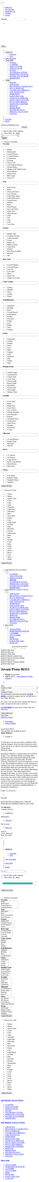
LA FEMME (14, 633)
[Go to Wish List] (4, 2)
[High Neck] (6, 983)
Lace (9, 323)
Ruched (10, 253)
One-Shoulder (12, 414)
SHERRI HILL (15, 588)
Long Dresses (12, 200)
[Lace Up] (6, 934)
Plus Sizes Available (14, 251)
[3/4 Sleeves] (7, 1000)
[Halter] (6, 981)
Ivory (9, 544)
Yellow (9, 494)
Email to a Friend (7, 717)
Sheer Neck (11, 423)
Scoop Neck (11, 421)
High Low (11, 242)
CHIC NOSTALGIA (17, 602)
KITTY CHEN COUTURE (19, 609)
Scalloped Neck (12, 419)
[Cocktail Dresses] (9, 907)
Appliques (10, 306)
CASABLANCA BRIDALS (20, 600)
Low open (10, 271)
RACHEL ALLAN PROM (19, 586)
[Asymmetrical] (5, 971)
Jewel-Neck (11, 408)
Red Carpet (11, 176)
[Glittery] (3, 940)
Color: (3, 690)
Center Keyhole (12, 238)
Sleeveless (10, 466)
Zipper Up (11, 276)
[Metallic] (3, 942)
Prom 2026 (9, 863)
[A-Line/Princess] (6, 989)
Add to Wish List (7, 713)
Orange (10, 540)
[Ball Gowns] (7, 911)
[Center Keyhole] (7, 925)
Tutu (9, 222)
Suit (8, 218)
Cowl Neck (11, 401)
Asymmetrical (12, 375)
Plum (9, 535)
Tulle (9, 363)
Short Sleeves (12, 464)
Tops (9, 220)
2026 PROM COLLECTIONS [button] (16, 570)
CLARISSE (14, 574)
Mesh (9, 350)
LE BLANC (14, 643)
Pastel (9, 296)
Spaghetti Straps (12, 480)
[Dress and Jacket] (7, 915)
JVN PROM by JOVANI (18, 582)
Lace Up (10, 269)
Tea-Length (11, 390)
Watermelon (11, 533)
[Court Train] (5, 975)
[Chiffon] (5, 962)
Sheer (9, 274)
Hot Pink (10, 529)
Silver (9, 557)
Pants (9, 205)
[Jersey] (5, 965)
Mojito (9, 496)
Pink (9, 527)
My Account (9, 9)
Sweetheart (11, 427)
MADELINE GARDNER (19, 613)
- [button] (6, 572)
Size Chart (4, 715)
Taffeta (9, 361)
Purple (9, 518)
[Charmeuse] (5, 960)
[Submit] (25, 19)
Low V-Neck (11, 410)
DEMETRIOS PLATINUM (19, 631)
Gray (9, 555)
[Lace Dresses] (7, 917)
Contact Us (9, 813)
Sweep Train (11, 388)
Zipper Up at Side (13, 278)
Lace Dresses (11, 194)
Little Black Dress (13, 196)
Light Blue (11, 509)
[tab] (21, 579)
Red (8, 537)
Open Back (11, 247)
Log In (7, 15)
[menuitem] (21, 7)
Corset (9, 240)
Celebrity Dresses (13, 236)
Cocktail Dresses (13, 156)
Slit (8, 255)
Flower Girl (11, 163)
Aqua (9, 505)
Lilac (9, 520)
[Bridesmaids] (9, 904)
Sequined (10, 356)
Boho (9, 189)
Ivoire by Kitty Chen (17, 605)
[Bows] (6, 954)
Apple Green (11, 498)
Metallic (10, 290)
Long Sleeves (12, 460)
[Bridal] (9, 902)
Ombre (9, 294)
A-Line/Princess (12, 439)
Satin (9, 354)
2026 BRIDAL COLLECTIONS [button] (16, 590)
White (9, 559)
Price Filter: (8, 133)
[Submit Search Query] (25, 871)
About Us (8, 820)
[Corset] (7, 927)
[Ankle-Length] (5, 969)
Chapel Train (11, 377)
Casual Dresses (12, 154)
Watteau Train (12, 392)
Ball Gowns (11, 187)
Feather (9, 317)
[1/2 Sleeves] (7, 998)
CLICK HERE (6, 707)
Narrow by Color (10, 490)
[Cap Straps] (6, 1008)
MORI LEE (14, 615)
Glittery (10, 287)
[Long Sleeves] (7, 1002)
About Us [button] (8, 849)
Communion (11, 158)
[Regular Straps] (6, 1010)
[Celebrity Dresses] (7, 923)
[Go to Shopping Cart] (2, 2)
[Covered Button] (6, 931)
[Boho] (7, 913)
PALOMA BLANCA (17, 619)
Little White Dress (13, 198)
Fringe (9, 321)
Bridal (9, 150)
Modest (9, 202)
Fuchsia (10, 531)
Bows (9, 310)
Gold (9, 548)
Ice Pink (10, 524)
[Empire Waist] (6, 991)
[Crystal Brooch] (6, 956)
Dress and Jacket (13, 192)
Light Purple (11, 522)
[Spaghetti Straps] (6, 1012)
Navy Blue (11, 516)
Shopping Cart (10, 11)
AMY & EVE (14, 594)
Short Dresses (12, 213)
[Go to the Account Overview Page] (2, 4)
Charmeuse (11, 339)
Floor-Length (11, 381)
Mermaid (10, 443)
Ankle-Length (12, 372)
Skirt (9, 215)
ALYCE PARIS (15, 629)
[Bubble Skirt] (7, 921)
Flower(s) (10, 319)
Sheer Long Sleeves (14, 462)
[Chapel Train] (5, 973)
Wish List (8, 7)
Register (8, 13)
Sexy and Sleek (12, 209)
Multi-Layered (12, 245)
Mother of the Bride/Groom (16, 169)
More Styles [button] (9, 625)
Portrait (9, 417)
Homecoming (12, 167)
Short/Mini (11, 385)
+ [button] (6, 592)
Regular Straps (12, 478)
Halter (9, 404)
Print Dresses (11, 207)
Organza (10, 352)
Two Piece (11, 224)
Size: (2, 686)
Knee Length (11, 383)
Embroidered (11, 314)
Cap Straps (11, 475)
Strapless (10, 425)
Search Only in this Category (13, 131)
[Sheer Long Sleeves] (7, 1004)
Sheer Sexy (11, 211)
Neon (9, 292)
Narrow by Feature (10, 142)
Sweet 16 (10, 178)
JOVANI (13, 580)
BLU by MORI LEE (17, 598)
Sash (9, 327)
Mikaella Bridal (15, 617)
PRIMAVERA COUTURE (19, 584)
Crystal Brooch (12, 312)
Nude (9, 546)
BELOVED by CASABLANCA (21, 596)
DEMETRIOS (15, 604)
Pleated (9, 249)
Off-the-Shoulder (13, 412)
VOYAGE (13, 623)
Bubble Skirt (11, 234)
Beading (10, 308)
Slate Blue (11, 511)
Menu (3, 46)
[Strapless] (6, 1014)
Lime (9, 503)
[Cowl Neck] (6, 979)
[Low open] (6, 936)
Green (9, 501)
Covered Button (12, 265)
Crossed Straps (12, 267)
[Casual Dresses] (9, 905)
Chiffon (10, 341)
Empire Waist (12, 441)
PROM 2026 (14, 639)
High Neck (11, 406)
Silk (8, 358)
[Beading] (6, 952)
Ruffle (9, 325)
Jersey (9, 345)
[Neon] (3, 944)
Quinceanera (11, 173)
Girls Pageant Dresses (14, 165)
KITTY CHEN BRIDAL (18, 611)
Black (9, 553)
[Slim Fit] (6, 994)
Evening (10, 160)
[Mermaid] (6, 992)
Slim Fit (10, 446)
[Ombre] (3, 946)
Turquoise (10, 507)
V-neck (9, 430)
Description (9, 721)
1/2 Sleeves (11, 455)
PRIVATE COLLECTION (19, 621)
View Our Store (10, 859)
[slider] (34, 883)
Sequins (10, 330)
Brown (9, 550)
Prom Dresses (12, 171)
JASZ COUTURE (16, 576)
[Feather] (5, 963)
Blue (9, 514)
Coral (9, 542)
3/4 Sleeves (11, 457)
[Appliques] (6, 950)
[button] (9, 52)
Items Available (10, 723)
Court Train (11, 379)
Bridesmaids (11, 152)
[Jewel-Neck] (6, 985)
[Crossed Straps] (6, 933)
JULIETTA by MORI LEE (19, 607)
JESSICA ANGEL (16, 578)
